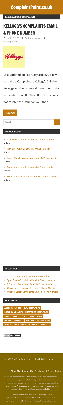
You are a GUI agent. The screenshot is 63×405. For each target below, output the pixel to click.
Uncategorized (10, 41)
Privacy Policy (54, 371)
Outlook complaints (39, 324)
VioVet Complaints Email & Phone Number (28, 148)
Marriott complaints (15, 324)
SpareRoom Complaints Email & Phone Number (31, 280)
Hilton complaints (13, 320)
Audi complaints (12, 308)
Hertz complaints (33, 316)
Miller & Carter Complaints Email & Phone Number (32, 291)
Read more (10, 112)
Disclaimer (40, 371)
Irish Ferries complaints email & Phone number (31, 139)
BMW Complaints (32, 308)
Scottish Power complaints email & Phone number (32, 176)
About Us (15, 371)
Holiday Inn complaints (38, 320)
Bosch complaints (13, 312)
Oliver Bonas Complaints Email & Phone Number (31, 287)
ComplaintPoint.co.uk (31, 7)
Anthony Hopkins (33, 38)
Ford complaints (13, 316)
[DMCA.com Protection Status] (12, 336)
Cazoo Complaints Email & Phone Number (28, 276)
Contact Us (27, 371)
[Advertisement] (31, 223)
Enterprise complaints (36, 312)
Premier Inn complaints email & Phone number (31, 167)
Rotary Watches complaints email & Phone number (32, 157)
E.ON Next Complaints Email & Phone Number (30, 284)
